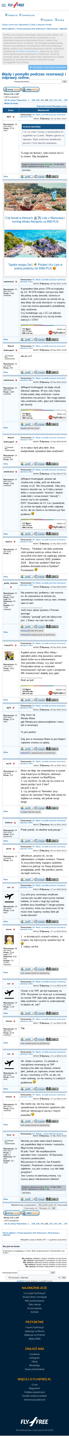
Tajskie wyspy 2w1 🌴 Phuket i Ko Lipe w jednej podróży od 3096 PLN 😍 (35, 266)
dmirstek (48, 164)
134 (59, 100)
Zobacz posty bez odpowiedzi (15, 24)
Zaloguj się (12, 15)
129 (37, 100)
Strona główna (8, 29)
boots (23, 428)
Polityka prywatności (34, 1392)
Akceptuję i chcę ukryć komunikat (49, 67)
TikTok (34, 1361)
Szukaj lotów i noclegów (34, 1297)
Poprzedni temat (44, 106)
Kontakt (34, 1312)
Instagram (34, 1357)
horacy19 (25, 630)
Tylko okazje (34, 1304)
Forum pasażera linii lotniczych (31, 29)
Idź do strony (10, 100)
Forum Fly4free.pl (35, 1327)
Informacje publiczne (34, 1399)
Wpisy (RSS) (34, 1338)
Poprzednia (22, 100)
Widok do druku (11, 103)
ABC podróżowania (34, 1300)
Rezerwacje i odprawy (57, 29)
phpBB (20, 1281)
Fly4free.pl (16, 5)
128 (33, 100)
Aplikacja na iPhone (34, 1331)
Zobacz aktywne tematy (41, 24)
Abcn (47, 1187)
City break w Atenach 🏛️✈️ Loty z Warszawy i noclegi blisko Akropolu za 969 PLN (35, 219)
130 (42, 100)
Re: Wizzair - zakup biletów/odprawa (47, 1134)
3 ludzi (24, 812)
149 (66, 100)
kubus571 (26, 753)
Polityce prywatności (28, 51)
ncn (22, 973)
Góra (5, 176)
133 (55, 100)
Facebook (34, 1354)
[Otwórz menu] (3, 5)
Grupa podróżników (34, 1369)
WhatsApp (34, 1365)
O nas (35, 1384)
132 (51, 100)
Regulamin (48, 20)
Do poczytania (34, 1308)
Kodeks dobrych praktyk (34, 1395)
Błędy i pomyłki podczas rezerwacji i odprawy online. (34, 76)
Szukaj (60, 20)
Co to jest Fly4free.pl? (34, 1293)
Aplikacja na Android (34, 1335)
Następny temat (60, 106)
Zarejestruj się (28, 15)
